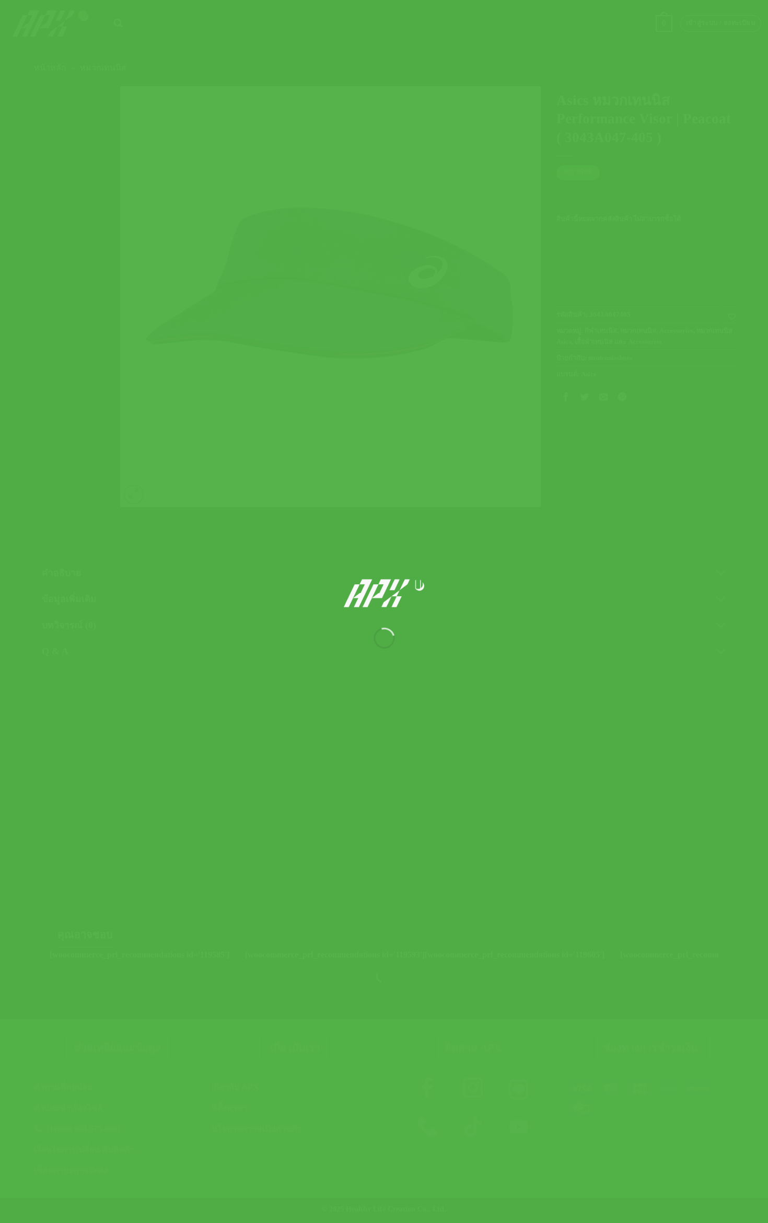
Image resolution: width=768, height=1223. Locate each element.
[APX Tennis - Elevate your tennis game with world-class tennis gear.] (384, 593)
